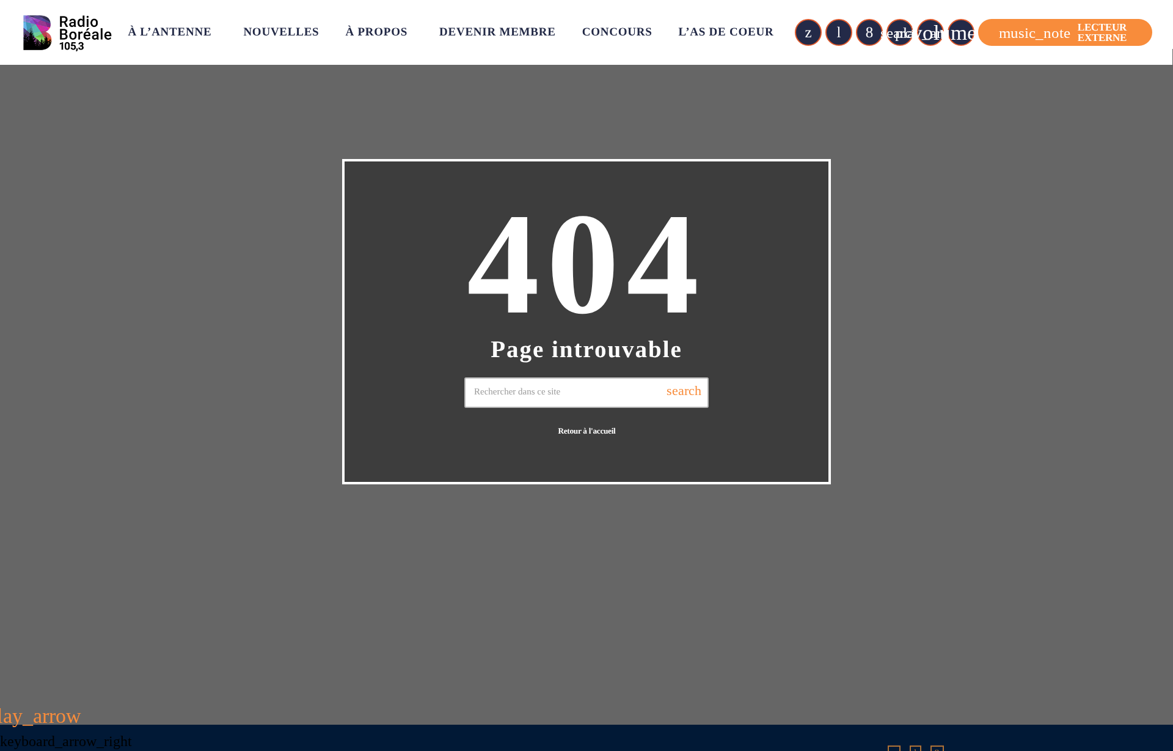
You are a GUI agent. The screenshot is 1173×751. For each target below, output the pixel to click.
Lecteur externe (1063, 32)
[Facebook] (869, 32)
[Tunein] (838, 32)
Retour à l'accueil (586, 430)
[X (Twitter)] (808, 32)
